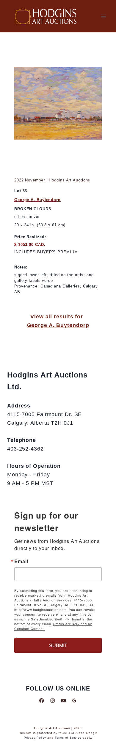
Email (21, 561)
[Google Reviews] (74, 700)
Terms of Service (68, 737)
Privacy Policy (35, 737)
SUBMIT (58, 645)
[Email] (63, 700)
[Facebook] (41, 700)
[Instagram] (52, 700)
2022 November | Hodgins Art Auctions (52, 180)
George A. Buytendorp (37, 200)
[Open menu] (103, 16)
